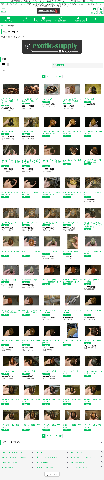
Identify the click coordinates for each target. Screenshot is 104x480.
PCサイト (53, 474)
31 (57, 76)
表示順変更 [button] (59, 65)
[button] (3, 10)
